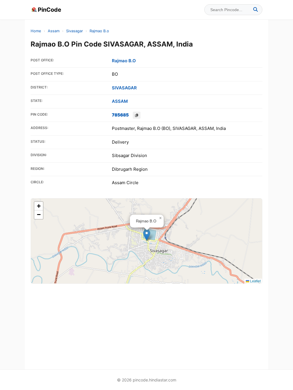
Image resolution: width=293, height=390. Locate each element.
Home (36, 31)
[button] (146, 235)
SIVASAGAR (124, 88)
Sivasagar (74, 31)
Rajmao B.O (124, 60)
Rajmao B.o (99, 31)
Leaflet (255, 280)
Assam (54, 31)
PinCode (49, 9)
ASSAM (120, 101)
